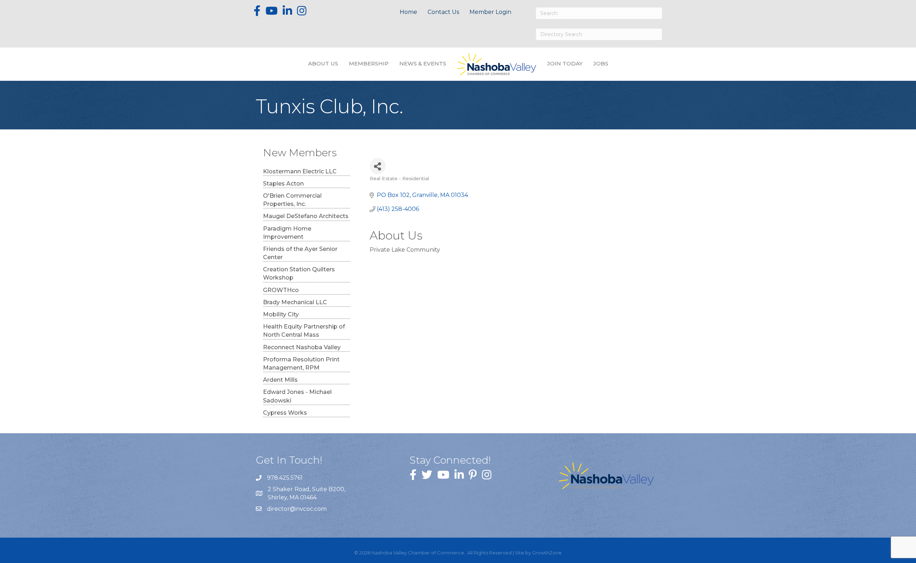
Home (408, 12)
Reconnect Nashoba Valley (302, 347)
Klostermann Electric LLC (300, 171)
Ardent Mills (280, 379)
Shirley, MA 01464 (307, 493)
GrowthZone (547, 552)
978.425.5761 (285, 477)
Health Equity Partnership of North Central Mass (304, 330)
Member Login (490, 12)
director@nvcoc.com (297, 508)
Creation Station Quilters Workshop (299, 273)
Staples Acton (283, 183)
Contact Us (443, 12)
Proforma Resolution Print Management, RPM (301, 363)
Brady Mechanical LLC (295, 302)
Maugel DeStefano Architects (306, 216)
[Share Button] (378, 166)
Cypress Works (285, 412)
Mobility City (281, 314)
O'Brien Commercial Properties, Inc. (292, 199)
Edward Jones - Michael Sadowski (297, 396)
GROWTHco (281, 290)
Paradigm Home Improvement (287, 232)
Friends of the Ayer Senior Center (300, 253)
